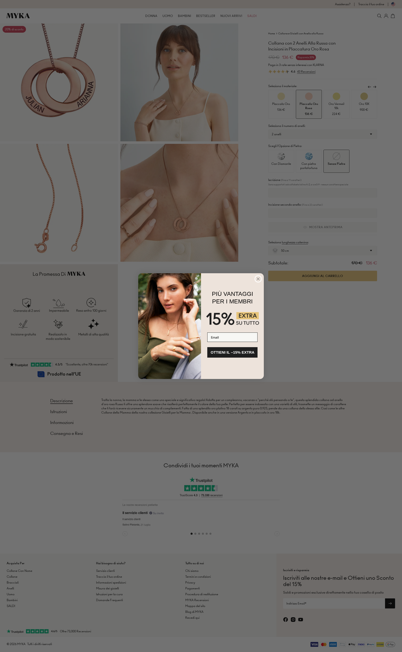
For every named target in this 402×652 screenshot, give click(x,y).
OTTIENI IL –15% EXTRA (232, 352)
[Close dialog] (258, 279)
